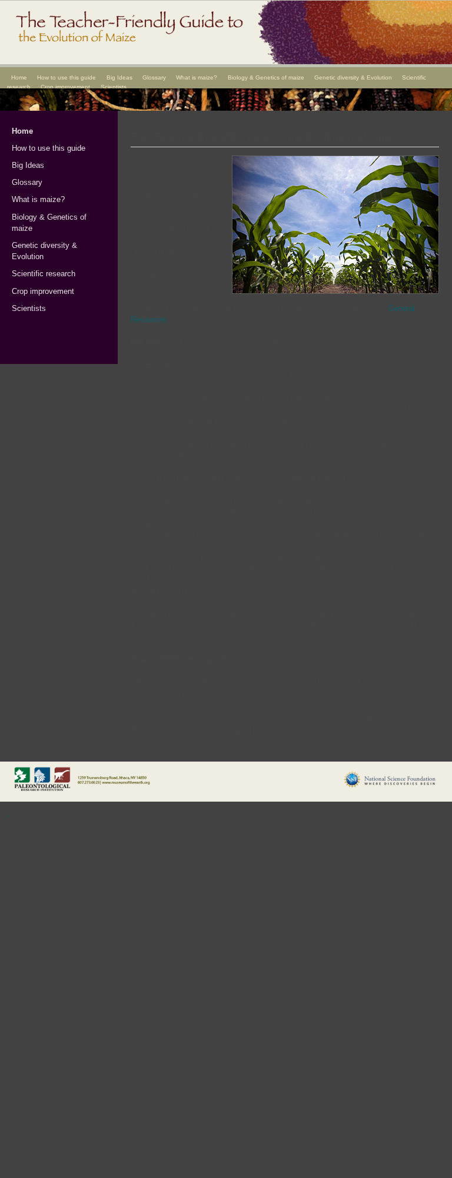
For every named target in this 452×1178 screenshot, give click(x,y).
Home (19, 77)
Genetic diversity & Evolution (353, 77)
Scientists (114, 87)
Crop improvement (65, 87)
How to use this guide (66, 77)
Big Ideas (119, 77)
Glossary (154, 77)
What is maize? (196, 77)
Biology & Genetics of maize (266, 77)
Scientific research (43, 273)
